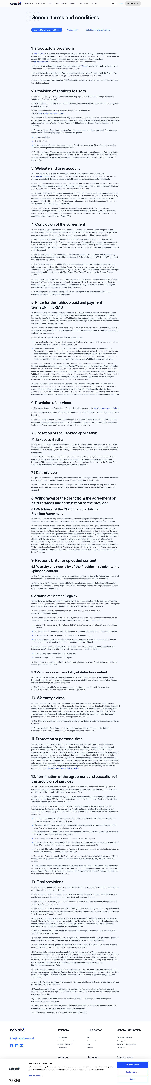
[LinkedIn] (16, 1045)
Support (90, 1047)
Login (121, 3)
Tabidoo (84, 66)
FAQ (88, 1037)
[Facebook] (11, 1045)
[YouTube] (21, 1045)
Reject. (133, 1079)
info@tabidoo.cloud (22, 1038)
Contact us (120, 1047)
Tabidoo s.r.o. (39, 54)
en (113, 3)
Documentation (92, 1041)
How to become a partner (67, 1041)
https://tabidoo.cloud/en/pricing (50, 113)
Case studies (62, 1047)
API (88, 1044)
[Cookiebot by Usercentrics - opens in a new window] (14, 1080)
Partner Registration (65, 1044)
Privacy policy (122, 1041)
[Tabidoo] (15, 3)
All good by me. (132, 1065)
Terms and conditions (124, 1037)
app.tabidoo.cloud (40, 62)
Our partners (62, 1037)
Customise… (131, 1072)
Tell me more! (35, 1076)
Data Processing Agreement (126, 1044)
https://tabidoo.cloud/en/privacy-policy (63, 768)
